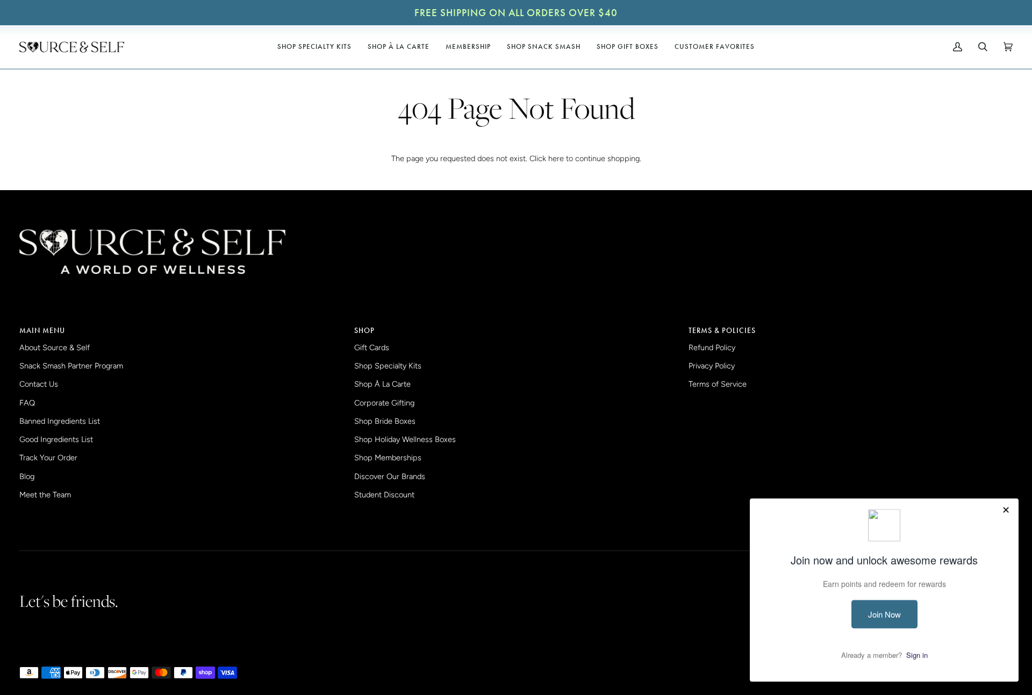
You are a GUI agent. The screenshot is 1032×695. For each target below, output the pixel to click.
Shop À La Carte (382, 384)
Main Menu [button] (42, 330)
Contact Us (38, 384)
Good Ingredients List (56, 439)
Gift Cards (371, 347)
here (556, 158)
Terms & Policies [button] (722, 330)
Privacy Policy (712, 366)
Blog (26, 476)
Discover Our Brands (389, 476)
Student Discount (384, 494)
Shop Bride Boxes (384, 421)
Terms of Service (718, 384)
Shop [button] (364, 330)
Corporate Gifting (384, 403)
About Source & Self (54, 347)
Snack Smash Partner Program (71, 366)
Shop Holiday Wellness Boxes (405, 439)
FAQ (27, 403)
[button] (314, 46)
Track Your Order (48, 457)
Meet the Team (45, 494)
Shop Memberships (387, 457)
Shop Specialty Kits (387, 366)
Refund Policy (712, 347)
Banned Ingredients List (59, 421)
